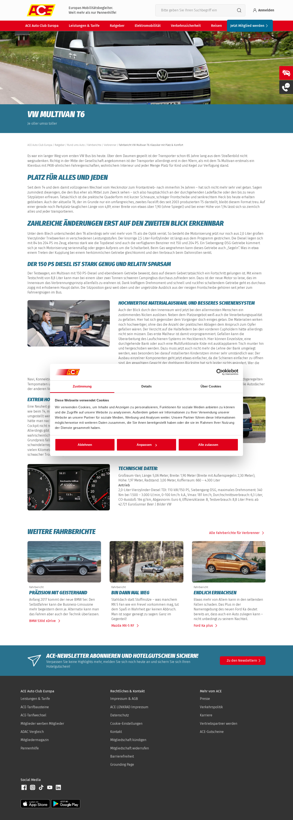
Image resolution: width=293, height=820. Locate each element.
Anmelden (266, 10)
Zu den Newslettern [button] (242, 660)
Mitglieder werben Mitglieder (42, 724)
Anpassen (144, 444)
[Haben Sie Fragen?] (286, 87)
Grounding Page (122, 765)
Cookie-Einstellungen (126, 724)
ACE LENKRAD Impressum (129, 707)
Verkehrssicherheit (186, 26)
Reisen (216, 26)
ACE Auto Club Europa (42, 26)
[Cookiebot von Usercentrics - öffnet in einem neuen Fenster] (219, 372)
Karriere (206, 715)
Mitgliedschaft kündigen (128, 740)
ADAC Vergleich (32, 732)
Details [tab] (146, 386)
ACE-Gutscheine (212, 732)
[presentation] (64, 593)
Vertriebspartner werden (218, 724)
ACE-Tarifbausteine (35, 707)
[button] (24, 787)
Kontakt (116, 732)
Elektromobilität (148, 26)
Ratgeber (117, 26)
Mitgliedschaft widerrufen (129, 748)
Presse (205, 699)
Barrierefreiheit (122, 756)
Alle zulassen (208, 444)
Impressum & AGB (124, 699)
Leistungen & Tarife (84, 26)
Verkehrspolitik (211, 707)
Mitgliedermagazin (35, 740)
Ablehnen (85, 444)
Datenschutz (119, 715)
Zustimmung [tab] (82, 386)
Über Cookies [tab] (211, 386)
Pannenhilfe (30, 748)
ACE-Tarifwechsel (33, 715)
